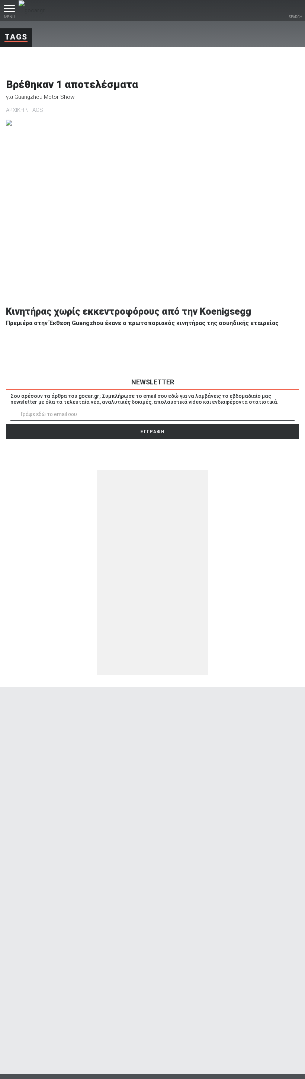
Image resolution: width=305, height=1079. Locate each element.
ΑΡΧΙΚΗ (15, 110)
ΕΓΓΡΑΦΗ (153, 431)
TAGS (36, 110)
